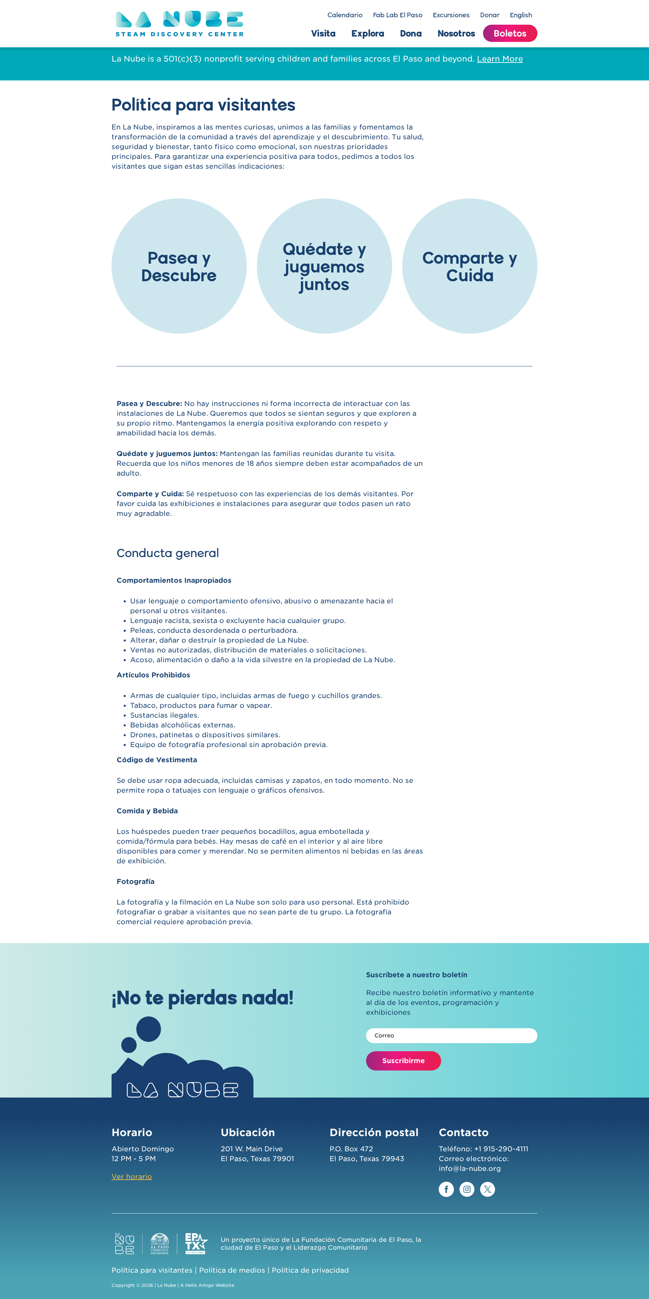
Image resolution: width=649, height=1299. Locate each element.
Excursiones (451, 15)
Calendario (345, 15)
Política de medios (232, 1270)
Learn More (500, 59)
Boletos (510, 33)
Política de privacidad (310, 1270)
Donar (490, 15)
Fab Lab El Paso (398, 15)
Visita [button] (323, 33)
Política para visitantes (152, 1270)
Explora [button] (368, 33)
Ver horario (132, 1177)
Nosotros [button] (456, 33)
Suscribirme (403, 1061)
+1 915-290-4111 (501, 1149)
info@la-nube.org (470, 1168)
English (521, 15)
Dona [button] (411, 33)
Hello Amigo (199, 1285)
